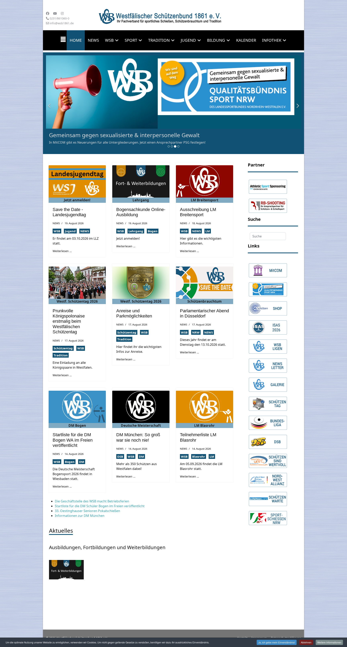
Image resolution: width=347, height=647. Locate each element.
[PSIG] (268, 287)
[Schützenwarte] (268, 497)
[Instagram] (62, 13)
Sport (131, 40)
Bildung (216, 40)
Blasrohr (198, 456)
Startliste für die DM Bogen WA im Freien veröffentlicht (73, 440)
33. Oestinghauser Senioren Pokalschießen (87, 511)
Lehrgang (136, 231)
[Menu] (63, 40)
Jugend (188, 40)
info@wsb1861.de (62, 23)
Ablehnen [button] (306, 642)
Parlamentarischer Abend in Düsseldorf (204, 313)
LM (207, 231)
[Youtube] (55, 13)
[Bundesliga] (268, 421)
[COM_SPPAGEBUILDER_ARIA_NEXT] (297, 103)
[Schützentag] (268, 402)
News (93, 40)
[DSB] (268, 440)
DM (81, 462)
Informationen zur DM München (79, 515)
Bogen (152, 231)
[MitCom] (268, 268)
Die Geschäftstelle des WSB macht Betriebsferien (92, 501)
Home (76, 40)
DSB (120, 456)
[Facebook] (47, 13)
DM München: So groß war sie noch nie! (138, 437)
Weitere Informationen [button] (329, 642)
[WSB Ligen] (268, 344)
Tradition (159, 40)
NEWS (56, 223)
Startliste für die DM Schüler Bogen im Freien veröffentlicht (100, 506)
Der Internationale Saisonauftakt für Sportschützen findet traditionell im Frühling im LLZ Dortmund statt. (129, 142)
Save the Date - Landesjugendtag (69, 212)
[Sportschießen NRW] (268, 516)
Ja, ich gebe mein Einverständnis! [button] (276, 642)
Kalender (246, 40)
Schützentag (63, 348)
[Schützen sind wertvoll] (268, 459)
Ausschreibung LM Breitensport (198, 212)
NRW (196, 332)
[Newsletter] (268, 363)
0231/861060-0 (59, 18)
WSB (57, 231)
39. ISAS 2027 (66, 135)
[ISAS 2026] (268, 325)
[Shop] (268, 306)
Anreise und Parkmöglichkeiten (134, 313)
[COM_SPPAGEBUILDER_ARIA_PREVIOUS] (50, 103)
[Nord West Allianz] (268, 478)
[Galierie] (268, 382)
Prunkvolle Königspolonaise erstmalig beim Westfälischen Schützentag (69, 321)
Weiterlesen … (62, 251)
